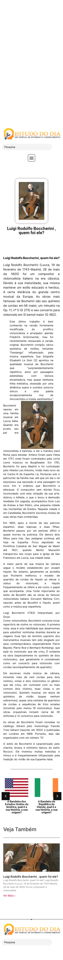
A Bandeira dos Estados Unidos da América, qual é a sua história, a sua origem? (16, 807)
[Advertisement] (31, 31)
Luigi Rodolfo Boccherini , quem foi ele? (30, 876)
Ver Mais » (9, 895)
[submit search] (57, 147)
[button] (31, 158)
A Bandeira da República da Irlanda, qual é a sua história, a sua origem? (47, 807)
